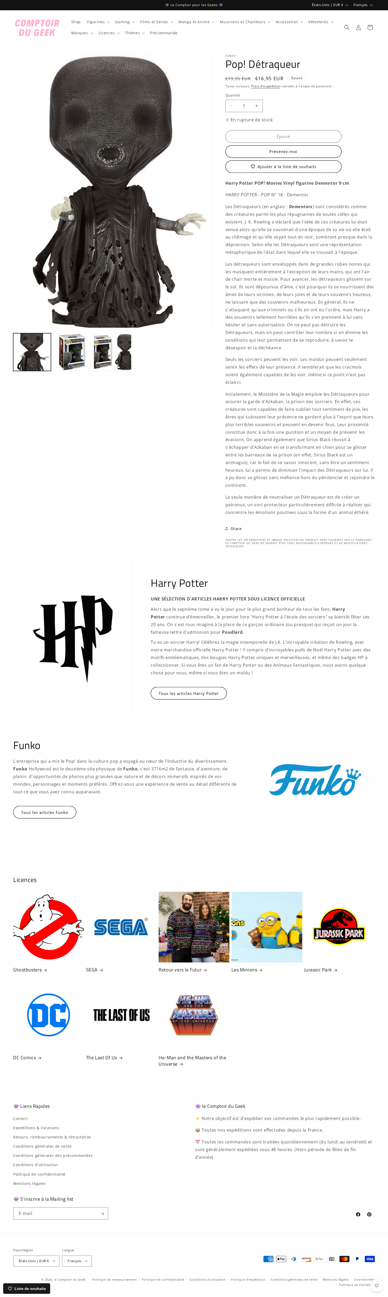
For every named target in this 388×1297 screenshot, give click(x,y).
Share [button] (236, 528)
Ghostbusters (27, 970)
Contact (20, 1118)
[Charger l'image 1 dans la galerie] (32, 352)
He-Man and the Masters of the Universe (192, 1061)
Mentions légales (29, 1183)
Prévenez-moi (283, 151)
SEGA (92, 970)
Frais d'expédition (266, 86)
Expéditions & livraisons (36, 1127)
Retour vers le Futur (180, 970)
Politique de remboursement (114, 1279)
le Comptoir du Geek (70, 1279)
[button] (98, 21)
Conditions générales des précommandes (53, 1155)
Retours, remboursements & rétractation (52, 1136)
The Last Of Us (101, 1058)
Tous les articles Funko (44, 812)
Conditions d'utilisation (35, 1164)
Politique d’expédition (248, 1279)
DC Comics (24, 1058)
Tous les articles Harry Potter (189, 693)
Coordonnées (364, 1279)
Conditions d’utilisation (208, 1279)
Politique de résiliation (357, 1284)
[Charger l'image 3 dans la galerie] (112, 352)
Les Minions (244, 970)
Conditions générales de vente (42, 1146)
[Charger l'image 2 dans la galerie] (72, 352)
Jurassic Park (318, 970)
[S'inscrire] (102, 1214)
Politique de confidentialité (39, 1174)
